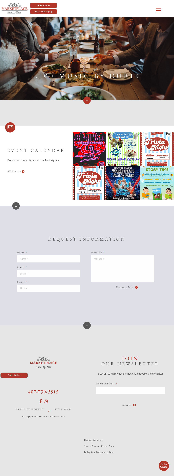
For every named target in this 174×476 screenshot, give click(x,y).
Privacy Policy (30, 409)
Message (98, 252)
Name (22, 252)
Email (22, 267)
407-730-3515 (43, 392)
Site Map (63, 409)
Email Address (106, 383)
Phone (22, 282)
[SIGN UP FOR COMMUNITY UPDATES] (10, 127)
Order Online (163, 465)
